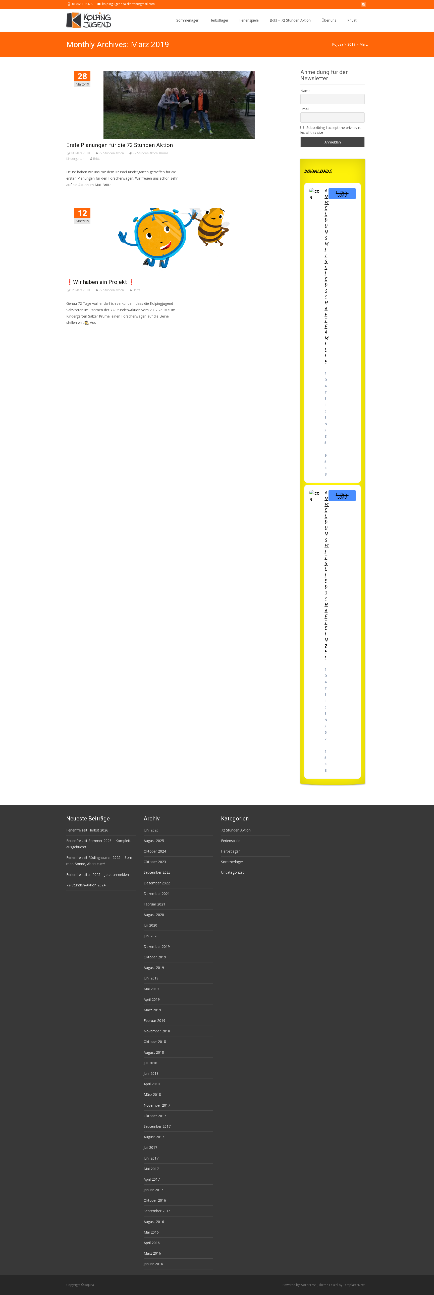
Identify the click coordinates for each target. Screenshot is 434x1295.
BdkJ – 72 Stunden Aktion (290, 20)
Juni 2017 (151, 1158)
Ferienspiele (249, 20)
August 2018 (154, 1052)
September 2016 (157, 1210)
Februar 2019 (154, 1020)
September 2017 (157, 1126)
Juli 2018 (150, 1062)
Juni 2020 (151, 936)
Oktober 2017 (155, 1115)
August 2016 (154, 1221)
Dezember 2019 (157, 946)
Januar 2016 (153, 1263)
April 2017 (152, 1179)
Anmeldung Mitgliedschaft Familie (326, 276)
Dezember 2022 (157, 883)
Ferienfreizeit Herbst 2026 (87, 830)
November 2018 (157, 1031)
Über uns (329, 20)
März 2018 (152, 1094)
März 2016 (152, 1253)
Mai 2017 (151, 1168)
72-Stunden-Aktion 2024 (85, 885)
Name (305, 90)
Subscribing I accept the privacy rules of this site (331, 130)
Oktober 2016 (155, 1200)
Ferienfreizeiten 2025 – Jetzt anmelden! (98, 874)
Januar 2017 (153, 1189)
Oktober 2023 (155, 861)
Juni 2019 (151, 978)
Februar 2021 (154, 904)
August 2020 (154, 914)
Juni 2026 (151, 830)
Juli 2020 (150, 925)
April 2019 (152, 999)
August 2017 (154, 1136)
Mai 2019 (151, 988)
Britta (96, 159)
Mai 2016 (151, 1232)
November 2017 (157, 1105)
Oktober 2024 (155, 851)
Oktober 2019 (155, 957)
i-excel (334, 1285)
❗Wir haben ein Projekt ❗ (100, 282)
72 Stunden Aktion (111, 153)
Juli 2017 (150, 1147)
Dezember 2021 (157, 893)
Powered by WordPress (300, 1285)
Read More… (77, 331)
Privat (352, 20)
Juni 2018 (151, 1073)
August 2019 (154, 967)
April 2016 (152, 1242)
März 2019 (152, 1010)
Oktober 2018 (155, 1041)
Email (304, 109)
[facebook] (363, 5)
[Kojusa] (84, 19)
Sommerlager (187, 20)
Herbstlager (218, 20)
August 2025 (154, 840)
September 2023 (157, 872)
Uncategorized (233, 872)
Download (342, 193)
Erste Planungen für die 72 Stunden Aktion (119, 145)
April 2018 (152, 1084)
